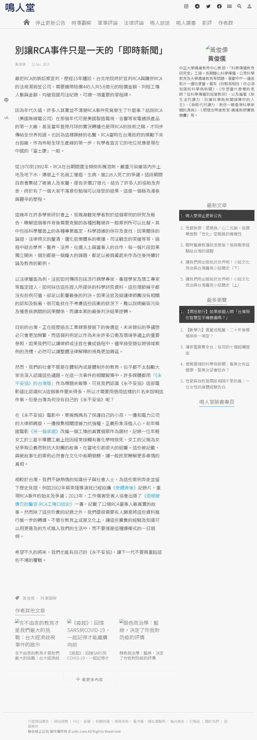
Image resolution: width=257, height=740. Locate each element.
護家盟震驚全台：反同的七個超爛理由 (217, 350)
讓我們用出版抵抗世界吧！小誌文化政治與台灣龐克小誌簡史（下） (217, 265)
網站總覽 (61, 721)
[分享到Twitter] (6, 83)
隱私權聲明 (156, 721)
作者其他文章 (30, 610)
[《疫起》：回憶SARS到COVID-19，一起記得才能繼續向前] (89, 634)
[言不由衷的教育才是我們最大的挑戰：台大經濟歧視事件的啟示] (37, 634)
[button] (6, 117)
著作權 (138, 721)
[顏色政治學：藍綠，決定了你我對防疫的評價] (141, 634)
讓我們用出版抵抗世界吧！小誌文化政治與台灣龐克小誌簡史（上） (217, 282)
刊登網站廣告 (38, 721)
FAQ (76, 721)
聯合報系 (177, 721)
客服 (87, 721)
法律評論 (134, 22)
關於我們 (212, 721)
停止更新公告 (50, 22)
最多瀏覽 (217, 299)
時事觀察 (82, 22)
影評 (207, 22)
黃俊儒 (20, 64)
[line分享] (6, 99)
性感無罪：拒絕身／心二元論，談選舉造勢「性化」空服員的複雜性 (217, 231)
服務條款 (122, 721)
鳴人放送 (160, 22)
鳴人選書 (186, 22)
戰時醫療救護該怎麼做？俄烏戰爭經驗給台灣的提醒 (217, 248)
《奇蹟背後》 (124, 487)
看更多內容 (92, 679)
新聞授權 (103, 721)
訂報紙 (194, 721)
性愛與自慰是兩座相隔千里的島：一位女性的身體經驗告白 (217, 384)
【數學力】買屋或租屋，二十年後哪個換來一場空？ (217, 333)
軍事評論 (108, 22)
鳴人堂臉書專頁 (216, 401)
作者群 (225, 22)
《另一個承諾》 (44, 431)
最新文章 (217, 205)
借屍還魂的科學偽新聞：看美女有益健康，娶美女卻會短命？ (217, 367)
